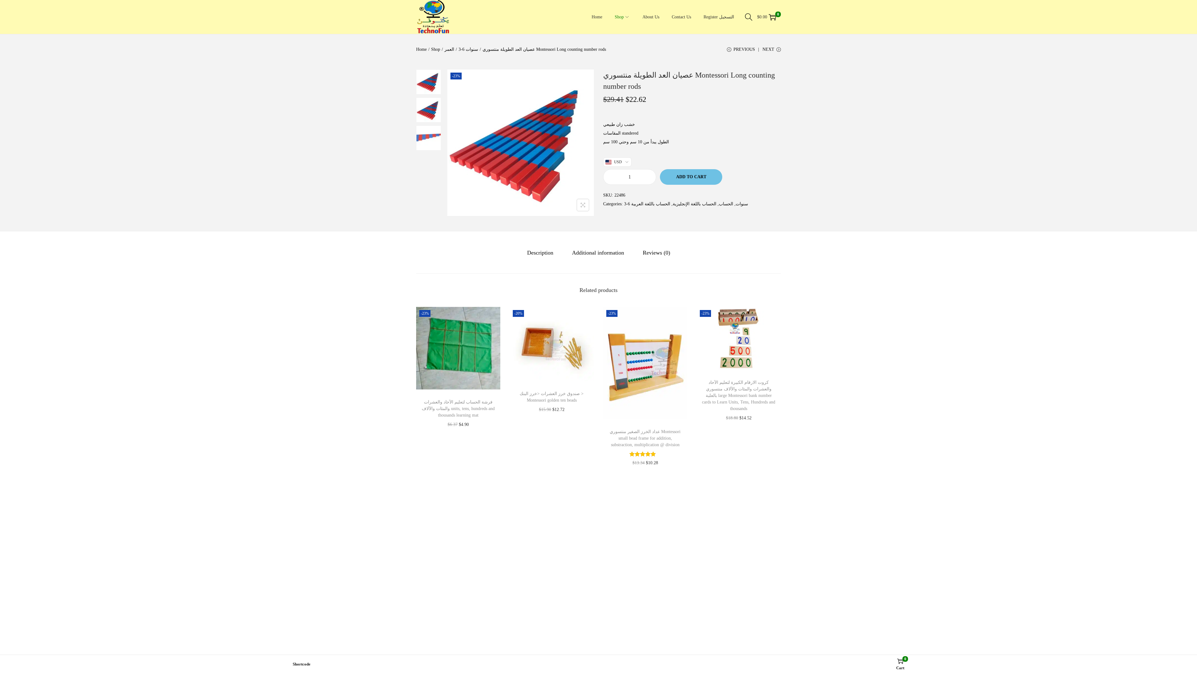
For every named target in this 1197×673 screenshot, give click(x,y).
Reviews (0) (656, 253)
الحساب (726, 204)
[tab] (540, 252)
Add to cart (691, 176)
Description (540, 253)
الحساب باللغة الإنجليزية (694, 204)
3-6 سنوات (468, 49)
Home (421, 49)
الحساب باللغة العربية (650, 204)
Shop (435, 49)
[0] (772, 17)
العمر (449, 49)
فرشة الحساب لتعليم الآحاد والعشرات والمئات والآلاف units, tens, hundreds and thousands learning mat (458, 409)
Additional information (598, 253)
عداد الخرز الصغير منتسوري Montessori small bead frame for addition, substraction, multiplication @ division (645, 438)
